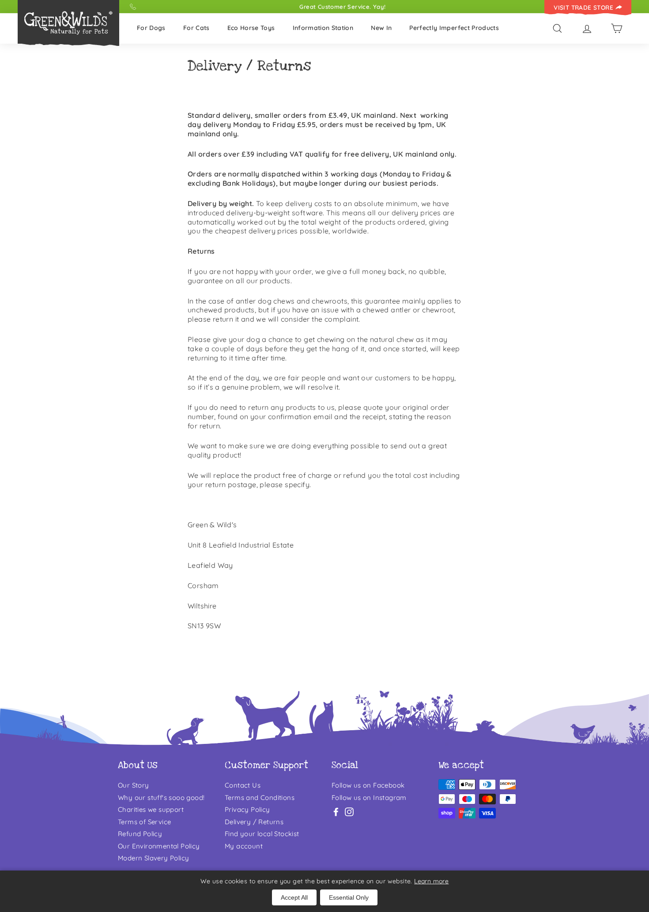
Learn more (431, 881)
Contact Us (242, 785)
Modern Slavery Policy (153, 858)
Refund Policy (140, 833)
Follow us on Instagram (369, 797)
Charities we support (151, 809)
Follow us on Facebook (368, 785)
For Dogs (151, 28)
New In (381, 28)
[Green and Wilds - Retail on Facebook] (336, 811)
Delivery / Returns (254, 822)
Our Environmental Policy (159, 846)
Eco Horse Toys (251, 28)
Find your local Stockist (262, 833)
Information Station (323, 28)
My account (244, 846)
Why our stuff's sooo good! (161, 797)
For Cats (196, 28)
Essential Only (349, 897)
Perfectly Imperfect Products (454, 28)
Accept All (294, 897)
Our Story (133, 785)
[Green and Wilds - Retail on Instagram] (349, 811)
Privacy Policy (247, 809)
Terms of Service (144, 822)
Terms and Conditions (259, 797)
